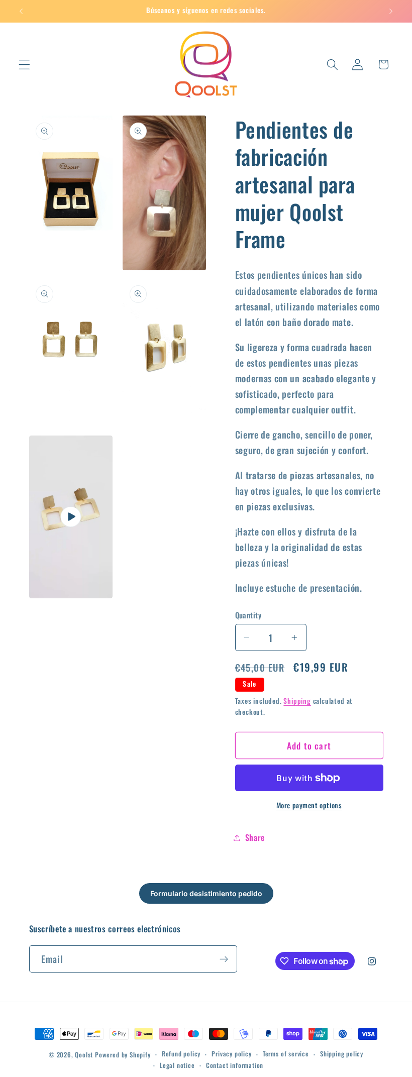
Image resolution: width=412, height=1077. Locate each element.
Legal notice (177, 1065)
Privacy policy (231, 1053)
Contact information (234, 1065)
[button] (24, 64)
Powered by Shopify (123, 1054)
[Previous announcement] (21, 11)
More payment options (309, 805)
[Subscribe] (224, 959)
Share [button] (255, 837)
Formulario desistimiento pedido (206, 893)
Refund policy (181, 1053)
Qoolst (84, 1054)
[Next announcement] (391, 11)
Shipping (297, 701)
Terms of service (286, 1053)
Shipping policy (341, 1053)
